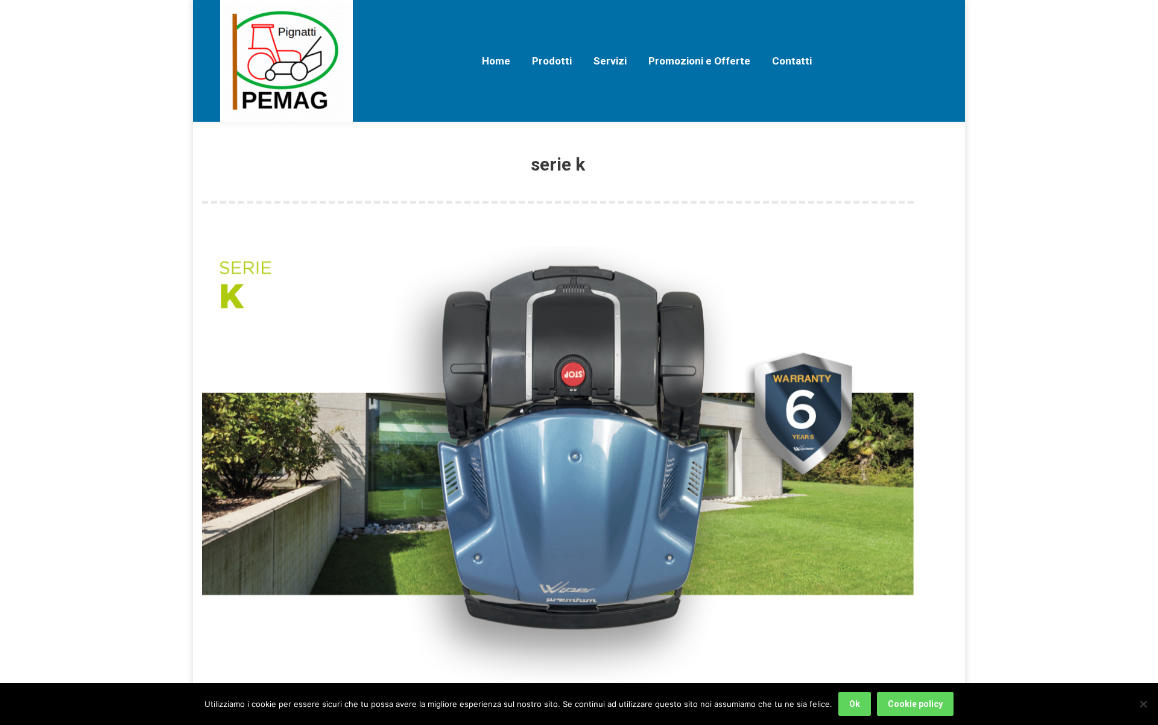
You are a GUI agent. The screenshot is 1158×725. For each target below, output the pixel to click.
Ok (854, 704)
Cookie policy (915, 704)
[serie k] (558, 464)
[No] (1143, 704)
